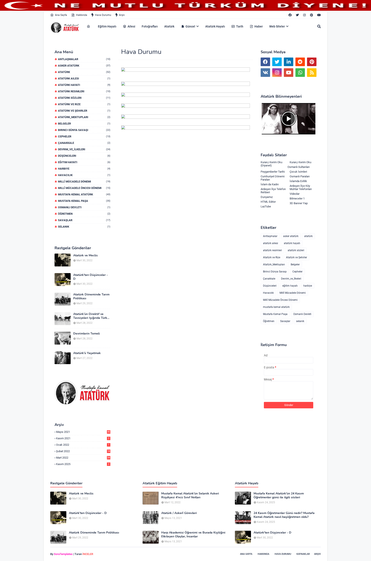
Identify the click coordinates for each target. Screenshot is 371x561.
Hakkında (81, 15)
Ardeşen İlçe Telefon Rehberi (273, 190)
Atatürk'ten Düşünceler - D (90, 277)
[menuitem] (89, 26)
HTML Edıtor (268, 201)
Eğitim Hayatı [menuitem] (107, 26)
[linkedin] (288, 62)
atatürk (84, 72)
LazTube (266, 206)
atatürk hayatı (84, 85)
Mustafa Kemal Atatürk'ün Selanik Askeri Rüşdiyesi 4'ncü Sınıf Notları (190, 495)
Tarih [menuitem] (239, 26)
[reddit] (300, 62)
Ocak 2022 (82, 444)
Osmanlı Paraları (300, 176)
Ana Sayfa (61, 15)
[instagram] (304, 15)
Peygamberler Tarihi (273, 171)
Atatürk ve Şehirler (84, 110)
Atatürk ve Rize (84, 104)
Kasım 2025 (82, 464)
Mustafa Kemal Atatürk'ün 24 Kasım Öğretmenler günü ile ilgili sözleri (279, 495)
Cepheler (84, 136)
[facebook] (290, 15)
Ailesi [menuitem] (131, 26)
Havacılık (84, 175)
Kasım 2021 (82, 438)
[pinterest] (311, 15)
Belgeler (84, 123)
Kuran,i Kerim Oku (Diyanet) (271, 164)
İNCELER (87, 554)
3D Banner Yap (299, 203)
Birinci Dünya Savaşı (84, 130)
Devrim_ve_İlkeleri (84, 149)
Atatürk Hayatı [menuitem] (215, 26)
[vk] (265, 72)
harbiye (84, 168)
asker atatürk (84, 65)
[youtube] (318, 15)
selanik (84, 226)
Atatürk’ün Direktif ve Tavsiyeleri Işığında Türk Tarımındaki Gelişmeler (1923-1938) (90, 316)
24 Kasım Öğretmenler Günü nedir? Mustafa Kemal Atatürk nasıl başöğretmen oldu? (284, 515)
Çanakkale (84, 142)
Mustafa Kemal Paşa (84, 200)
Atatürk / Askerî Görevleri (179, 513)
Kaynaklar (303, 554)
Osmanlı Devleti (84, 207)
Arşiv (122, 15)
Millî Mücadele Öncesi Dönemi (84, 188)
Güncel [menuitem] (190, 26)
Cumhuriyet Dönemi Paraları (272, 178)
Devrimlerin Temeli (86, 334)
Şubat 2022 (83, 451)
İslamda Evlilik (298, 181)
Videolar (295, 193)
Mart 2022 (83, 457)
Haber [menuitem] (258, 26)
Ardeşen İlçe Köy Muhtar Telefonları (301, 187)
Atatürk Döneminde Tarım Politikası (91, 296)
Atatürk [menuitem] (169, 26)
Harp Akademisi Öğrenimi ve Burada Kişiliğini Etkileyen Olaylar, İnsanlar (193, 534)
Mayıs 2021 (83, 431)
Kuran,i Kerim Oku (300, 162)
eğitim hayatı (84, 162)
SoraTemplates (63, 554)
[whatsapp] (300, 72)
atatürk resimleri (84, 91)
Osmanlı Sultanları (298, 167)
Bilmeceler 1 (297, 198)
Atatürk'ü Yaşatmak (87, 353)
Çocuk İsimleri (298, 171)
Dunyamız (267, 197)
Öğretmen (84, 213)
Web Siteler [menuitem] (277, 26)
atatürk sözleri (84, 97)
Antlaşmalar (84, 59)
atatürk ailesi (84, 78)
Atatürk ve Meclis (85, 255)
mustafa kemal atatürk (84, 194)
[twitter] (297, 15)
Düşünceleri (84, 155)
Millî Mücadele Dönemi (84, 181)
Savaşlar (84, 220)
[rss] (311, 72)
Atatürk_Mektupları (84, 117)
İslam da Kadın (270, 184)
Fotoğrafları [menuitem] (150, 26)
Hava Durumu (103, 15)
